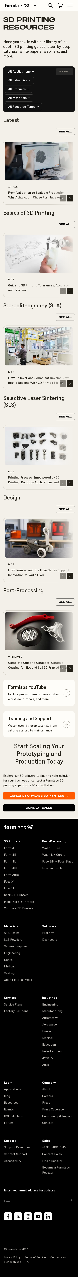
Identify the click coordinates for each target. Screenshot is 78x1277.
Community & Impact (57, 1116)
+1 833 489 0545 (54, 1147)
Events (9, 1109)
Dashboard (49, 939)
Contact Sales (39, 807)
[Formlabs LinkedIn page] (48, 1216)
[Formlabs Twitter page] (18, 1216)
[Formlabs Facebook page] (8, 1216)
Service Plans (13, 1004)
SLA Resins (12, 933)
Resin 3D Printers (16, 895)
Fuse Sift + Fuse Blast (57, 861)
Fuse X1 (9, 881)
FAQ (28, 1262)
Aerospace (49, 1024)
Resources (11, 1102)
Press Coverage (53, 1109)
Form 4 (9, 848)
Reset (64, 71)
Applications (12, 1089)
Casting (9, 973)
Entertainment (52, 1051)
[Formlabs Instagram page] (28, 1216)
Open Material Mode (18, 980)
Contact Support (15, 1154)
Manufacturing (52, 1011)
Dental (8, 960)
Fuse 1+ (9, 888)
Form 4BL (11, 868)
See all (65, 131)
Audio (46, 1065)
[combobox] (21, 71)
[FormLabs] (17, 5)
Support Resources (17, 1147)
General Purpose (15, 946)
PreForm (48, 933)
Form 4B (10, 855)
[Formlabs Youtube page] (38, 1216)
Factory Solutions (16, 1011)
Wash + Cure (51, 848)
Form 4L (10, 861)
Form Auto (11, 875)
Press (46, 1102)
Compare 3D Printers (19, 908)
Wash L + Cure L (53, 855)
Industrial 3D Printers (19, 902)
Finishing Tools (52, 868)
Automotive (50, 1018)
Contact (48, 1123)
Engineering (12, 953)
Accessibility (12, 1161)
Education (49, 1044)
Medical (9, 966)
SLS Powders (13, 939)
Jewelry (47, 1058)
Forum (8, 1123)
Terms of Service (35, 1257)
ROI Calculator (14, 1116)
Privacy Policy (12, 1257)
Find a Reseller (52, 1161)
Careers (47, 1096)
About (46, 1089)
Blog (7, 1096)
